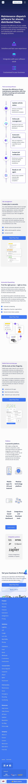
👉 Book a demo (17, 781)
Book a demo (17, 2)
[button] (24, 2)
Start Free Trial (14, 238)
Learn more (11, 527)
